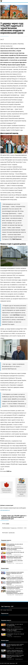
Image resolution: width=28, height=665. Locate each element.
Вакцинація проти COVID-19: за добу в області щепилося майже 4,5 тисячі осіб (15, 582)
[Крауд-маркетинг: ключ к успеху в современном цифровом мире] (3, 557)
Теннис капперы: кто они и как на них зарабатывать (14, 544)
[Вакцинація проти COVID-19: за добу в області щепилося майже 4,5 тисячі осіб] (3, 582)
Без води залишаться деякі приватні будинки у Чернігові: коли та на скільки (15, 573)
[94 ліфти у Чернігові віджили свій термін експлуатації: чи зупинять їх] (3, 578)
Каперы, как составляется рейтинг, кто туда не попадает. (14, 549)
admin (7, 523)
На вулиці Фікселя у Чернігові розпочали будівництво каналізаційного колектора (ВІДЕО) (14, 592)
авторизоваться (5, 510)
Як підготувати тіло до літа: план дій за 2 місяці (15, 553)
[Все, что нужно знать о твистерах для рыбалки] (3, 561)
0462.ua (8, 471)
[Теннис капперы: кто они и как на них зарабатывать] (3, 544)
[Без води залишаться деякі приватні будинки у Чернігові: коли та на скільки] (3, 572)
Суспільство (11, 532)
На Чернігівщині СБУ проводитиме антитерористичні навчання (14, 587)
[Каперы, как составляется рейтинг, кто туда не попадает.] (3, 549)
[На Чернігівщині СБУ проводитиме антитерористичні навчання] (3, 587)
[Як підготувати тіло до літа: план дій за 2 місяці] (3, 553)
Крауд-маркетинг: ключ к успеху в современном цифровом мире (14, 557)
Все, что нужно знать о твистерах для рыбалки (14, 561)
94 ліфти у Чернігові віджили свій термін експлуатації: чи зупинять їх (14, 578)
